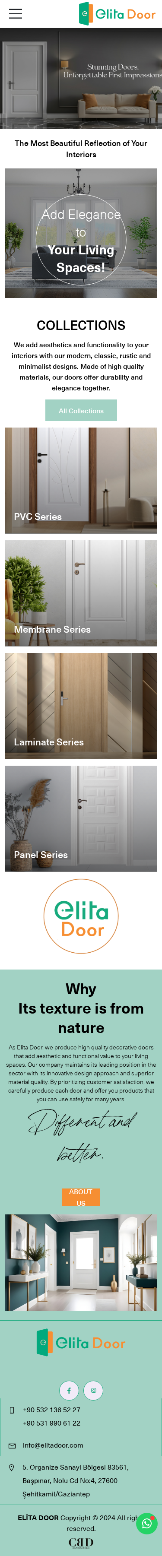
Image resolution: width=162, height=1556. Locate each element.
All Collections (81, 410)
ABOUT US (80, 1197)
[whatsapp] (147, 1523)
